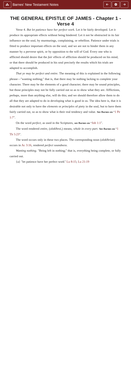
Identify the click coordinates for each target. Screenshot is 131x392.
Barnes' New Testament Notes (36, 4)
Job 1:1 (96, 123)
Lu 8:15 (71, 161)
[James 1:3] (107, 4)
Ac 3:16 (26, 145)
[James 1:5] (124, 4)
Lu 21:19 (83, 161)
